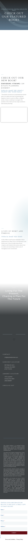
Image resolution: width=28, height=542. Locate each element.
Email (2, 515)
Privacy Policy (19, 539)
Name (2, 509)
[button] (25, 3)
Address (3, 526)
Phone (2, 520)
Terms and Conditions (10, 539)
